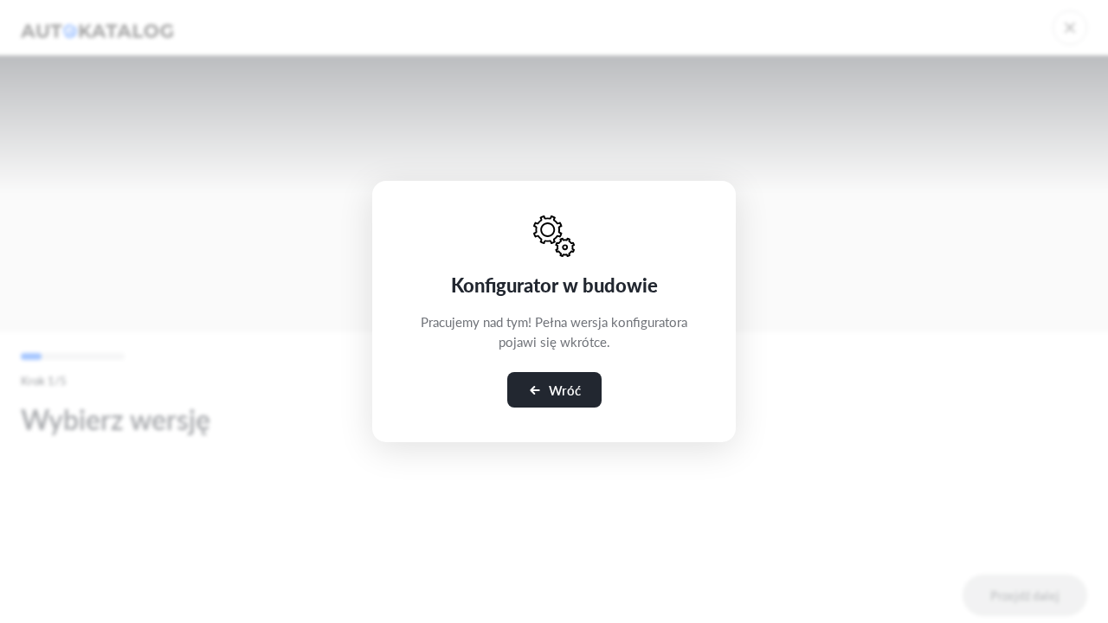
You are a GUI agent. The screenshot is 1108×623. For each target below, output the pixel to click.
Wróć (565, 390)
